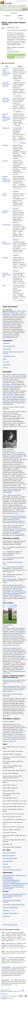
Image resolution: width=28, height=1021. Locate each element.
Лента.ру (10, 877)
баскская (8, 396)
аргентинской (6, 381)
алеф (3, 951)
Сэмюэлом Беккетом (8, 555)
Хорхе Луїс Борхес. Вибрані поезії (6, 274)
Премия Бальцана (11, 579)
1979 (4, 566)
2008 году (6, 648)
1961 (4, 551)
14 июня (22, 312)
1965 (9, 591)
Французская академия (13, 593)
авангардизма (6, 335)
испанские (8, 384)
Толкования (14, 13)
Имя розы (19, 694)
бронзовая (18, 656)
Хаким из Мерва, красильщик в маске (12, 869)
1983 (4, 593)
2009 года (10, 633)
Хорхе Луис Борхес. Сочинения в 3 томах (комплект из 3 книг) (6, 72)
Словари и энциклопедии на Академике (13, 6)
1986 (4, 314)
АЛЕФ (3, 943)
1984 (14, 586)
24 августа (5, 312)
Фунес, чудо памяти (13, 489)
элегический (11, 528)
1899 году (14, 374)
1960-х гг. (10, 541)
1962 (23, 586)
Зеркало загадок (6, 224)
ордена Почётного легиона (19, 591)
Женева (8, 314)
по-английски (6, 400)
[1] (18, 644)
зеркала (21, 533)
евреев (12, 387)
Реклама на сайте (16, 991)
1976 (14, 588)
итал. (21, 689)
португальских (6, 387)
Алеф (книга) (5, 979)
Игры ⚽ (20, 18)
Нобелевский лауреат (19, 671)
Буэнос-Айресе (22, 374)
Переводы (8, 15)
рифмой (18, 530)
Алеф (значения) (6, 967)
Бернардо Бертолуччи (14, 686)
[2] (23, 708)
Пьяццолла (12, 680)
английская (5, 397)
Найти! (24, 8)
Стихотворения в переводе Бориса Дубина (14, 904)
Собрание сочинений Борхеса (10, 907)
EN (17, 1)
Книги (20, 15)
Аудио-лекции (6, 916)
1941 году (22, 522)
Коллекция (5, 145)
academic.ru (6, 2)
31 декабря (13, 461)
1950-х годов (11, 525)
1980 (4, 574)
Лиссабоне (5, 626)
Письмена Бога (6, 866)
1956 (4, 547)
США (20, 596)
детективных (9, 324)
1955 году (19, 506)
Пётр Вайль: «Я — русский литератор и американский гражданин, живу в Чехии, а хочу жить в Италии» (13, 887)
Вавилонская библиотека (9, 855)
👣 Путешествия (3, 993)
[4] (15, 740)
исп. (15, 311)
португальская (12, 397)
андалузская (15, 396)
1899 (9, 312)
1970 (4, 557)
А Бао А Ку (5, 864)
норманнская (21, 397)
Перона (24, 501)
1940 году (21, 521)
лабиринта (15, 533)
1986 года (21, 628)
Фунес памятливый (8, 861)
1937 (5, 495)
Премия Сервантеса (12, 566)
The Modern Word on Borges (10, 913)
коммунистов (14, 737)
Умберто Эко (6, 695)
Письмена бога (6, 128)
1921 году (18, 465)
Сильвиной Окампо (14, 517)
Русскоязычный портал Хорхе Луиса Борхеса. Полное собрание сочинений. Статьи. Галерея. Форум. (14, 895)
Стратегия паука (15, 689)
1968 (11, 586)
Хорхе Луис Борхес (13, 924)
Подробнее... (17, 80)
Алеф (3, 285)
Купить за (16, 56)
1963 (12, 451)
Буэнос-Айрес (15, 312)
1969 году (6, 686)
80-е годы (5, 659)
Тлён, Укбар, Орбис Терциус (10, 858)
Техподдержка (10, 991)
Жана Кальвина (20, 631)
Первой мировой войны (20, 454)
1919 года (19, 461)
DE (20, 1)
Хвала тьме (5, 257)
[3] (8, 715)
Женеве (12, 628)
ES (23, 1)
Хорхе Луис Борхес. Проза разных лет (6, 84)
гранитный (16, 654)
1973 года (15, 513)
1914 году (6, 452)
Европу (4, 454)
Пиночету (5, 735)
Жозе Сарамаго (7, 672)
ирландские (15, 384)
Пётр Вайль (6, 721)
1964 (7, 588)
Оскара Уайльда (20, 402)
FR (25, 1)
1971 (4, 562)
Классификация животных (9, 852)
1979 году (22, 593)
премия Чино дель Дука (9, 576)
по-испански (22, 399)
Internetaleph (6, 910)
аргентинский (15, 314)
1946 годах (10, 495)
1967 (23, 596)
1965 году (6, 680)
